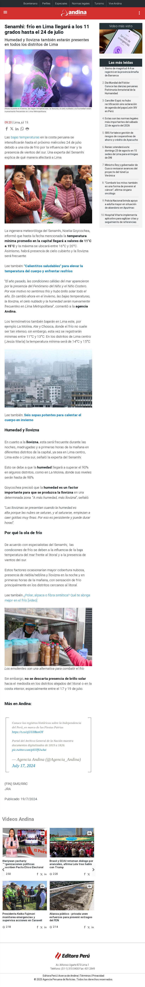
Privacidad (98, 975)
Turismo (99, 3)
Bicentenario (30, 3)
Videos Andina (18, 819)
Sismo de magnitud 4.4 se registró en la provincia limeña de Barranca (122, 72)
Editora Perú (50, 975)
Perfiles (46, 3)
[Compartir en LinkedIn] (45, 874)
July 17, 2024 (23, 765)
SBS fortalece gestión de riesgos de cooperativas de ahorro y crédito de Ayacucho (121, 136)
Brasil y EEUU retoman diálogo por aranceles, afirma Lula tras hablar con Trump (71, 864)
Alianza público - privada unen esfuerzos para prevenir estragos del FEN (71, 917)
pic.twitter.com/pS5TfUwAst (29, 750)
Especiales (61, 3)
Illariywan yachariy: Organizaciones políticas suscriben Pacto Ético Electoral (22, 864)
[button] (3, 870)
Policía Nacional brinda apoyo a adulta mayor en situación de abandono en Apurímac (121, 204)
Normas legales (81, 3)
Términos (85, 975)
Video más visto (121, 26)
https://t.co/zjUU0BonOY (27, 732)
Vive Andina (115, 3)
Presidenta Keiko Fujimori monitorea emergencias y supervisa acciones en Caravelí (22, 917)
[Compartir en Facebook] (38, 874)
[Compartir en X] (42, 874)
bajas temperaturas (25, 137)
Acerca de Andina (68, 975)
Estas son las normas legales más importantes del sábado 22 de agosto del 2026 (121, 122)
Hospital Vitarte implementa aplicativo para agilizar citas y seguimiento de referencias (121, 218)
